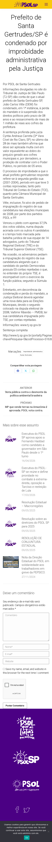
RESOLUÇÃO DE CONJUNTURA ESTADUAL (32, 541)
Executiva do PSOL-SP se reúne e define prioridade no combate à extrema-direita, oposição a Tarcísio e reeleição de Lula (35, 479)
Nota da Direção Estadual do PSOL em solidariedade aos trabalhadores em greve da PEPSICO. (35, 565)
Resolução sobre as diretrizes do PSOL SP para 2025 (35, 522)
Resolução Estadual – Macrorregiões (34, 504)
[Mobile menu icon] (46, 4)
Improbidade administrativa (32, 351)
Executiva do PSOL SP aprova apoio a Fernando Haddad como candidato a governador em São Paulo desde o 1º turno (34, 445)
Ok (26, 838)
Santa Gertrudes (26, 355)
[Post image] (11, 438)
